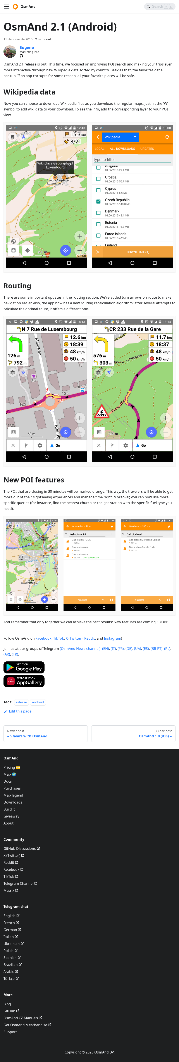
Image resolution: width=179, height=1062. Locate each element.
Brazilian (10, 964)
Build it (9, 809)
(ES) (146, 648)
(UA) (137, 648)
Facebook (44, 638)
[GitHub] (21, 56)
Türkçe (9, 978)
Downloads (12, 802)
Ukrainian (11, 943)
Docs (7, 781)
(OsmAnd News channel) (80, 648)
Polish (8, 950)
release (21, 702)
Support (10, 1031)
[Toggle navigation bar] (6, 6)
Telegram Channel (18, 883)
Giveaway (11, 816)
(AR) (6, 654)
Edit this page (20, 711)
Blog (7, 1004)
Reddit (89, 638)
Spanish (10, 957)
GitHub (9, 1011)
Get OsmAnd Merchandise (25, 1024)
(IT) (113, 648)
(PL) (167, 648)
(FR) (121, 648)
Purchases (12, 788)
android (38, 702)
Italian (8, 936)
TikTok (58, 638)
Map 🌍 (9, 774)
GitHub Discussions (19, 848)
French (9, 922)
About (8, 823)
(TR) (15, 654)
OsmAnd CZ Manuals (20, 1018)
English (9, 915)
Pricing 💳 (11, 767)
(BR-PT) (156, 648)
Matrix (8, 890)
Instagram (112, 638)
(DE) (129, 648)
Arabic (8, 971)
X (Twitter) (74, 638)
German (10, 929)
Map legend (13, 795)
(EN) (105, 648)
